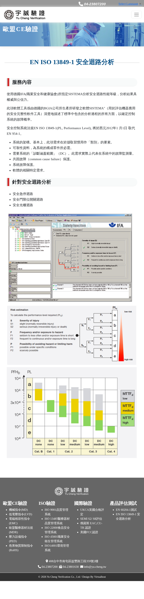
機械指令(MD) (18, 509)
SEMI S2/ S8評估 (91, 518)
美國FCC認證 (89, 532)
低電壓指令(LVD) (20, 514)
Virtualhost (100, 576)
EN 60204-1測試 (126, 509)
